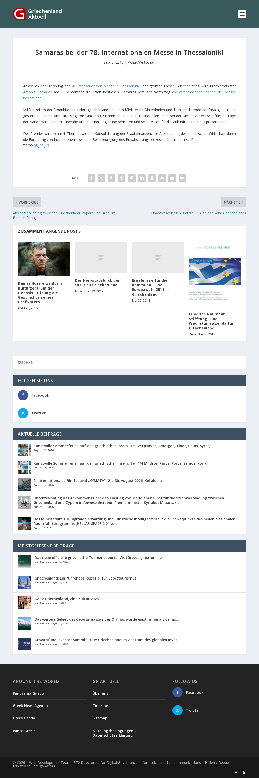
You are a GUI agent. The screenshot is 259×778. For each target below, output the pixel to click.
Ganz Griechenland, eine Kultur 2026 (67, 598)
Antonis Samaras (37, 91)
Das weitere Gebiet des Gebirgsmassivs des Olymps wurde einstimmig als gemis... (107, 619)
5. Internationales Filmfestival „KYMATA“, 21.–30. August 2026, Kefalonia (98, 480)
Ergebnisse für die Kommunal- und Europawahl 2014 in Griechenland (150, 287)
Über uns (100, 693)
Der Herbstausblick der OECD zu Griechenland (97, 282)
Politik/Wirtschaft (142, 62)
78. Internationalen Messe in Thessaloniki (105, 86)
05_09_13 (41, 145)
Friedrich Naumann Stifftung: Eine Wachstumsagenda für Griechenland (211, 321)
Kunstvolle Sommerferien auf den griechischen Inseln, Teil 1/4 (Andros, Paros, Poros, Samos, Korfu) (121, 463)
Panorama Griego (28, 693)
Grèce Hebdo (24, 718)
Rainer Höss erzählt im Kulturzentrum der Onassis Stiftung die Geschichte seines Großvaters (40, 292)
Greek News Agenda (30, 705)
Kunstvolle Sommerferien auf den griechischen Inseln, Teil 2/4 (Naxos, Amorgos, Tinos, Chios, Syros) (122, 445)
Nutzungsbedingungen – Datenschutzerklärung (114, 733)
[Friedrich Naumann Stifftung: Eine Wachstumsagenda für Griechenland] (215, 274)
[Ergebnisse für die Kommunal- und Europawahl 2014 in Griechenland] (158, 257)
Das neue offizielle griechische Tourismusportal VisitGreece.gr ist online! (99, 557)
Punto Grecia (24, 730)
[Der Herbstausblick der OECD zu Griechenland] (101, 257)
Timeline (100, 705)
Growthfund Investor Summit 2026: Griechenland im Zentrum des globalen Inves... (107, 639)
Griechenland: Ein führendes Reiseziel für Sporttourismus (85, 578)
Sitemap (100, 718)
